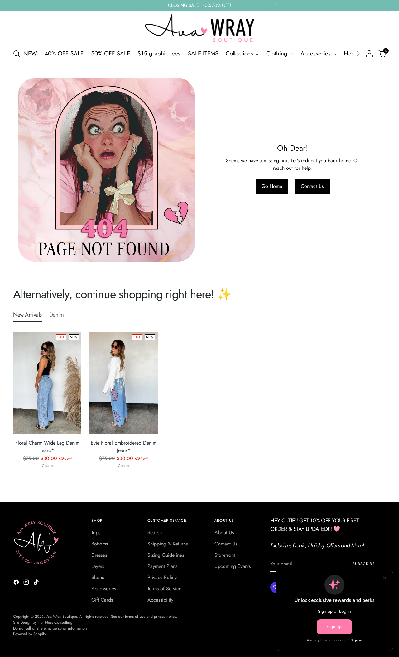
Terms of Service (164, 588)
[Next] (276, 5)
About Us (224, 532)
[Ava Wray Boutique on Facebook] (17, 583)
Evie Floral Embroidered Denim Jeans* (123, 446)
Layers (97, 566)
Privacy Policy (162, 577)
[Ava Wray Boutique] (199, 28)
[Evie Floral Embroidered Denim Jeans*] (123, 383)
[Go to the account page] (369, 53)
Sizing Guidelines (165, 555)
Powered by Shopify (29, 634)
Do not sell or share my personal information (50, 628)
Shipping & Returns (167, 543)
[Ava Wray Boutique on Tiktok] (37, 583)
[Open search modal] (16, 53)
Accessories (103, 588)
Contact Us (225, 543)
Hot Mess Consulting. (56, 622)
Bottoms (99, 543)
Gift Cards (102, 599)
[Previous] (123, 5)
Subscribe (363, 564)
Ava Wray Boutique (61, 616)
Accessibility (160, 599)
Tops (95, 532)
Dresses (99, 555)
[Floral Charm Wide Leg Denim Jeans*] (47, 383)
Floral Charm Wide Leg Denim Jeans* (47, 446)
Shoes (97, 577)
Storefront (224, 555)
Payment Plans (162, 566)
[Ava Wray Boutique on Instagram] (27, 583)
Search (154, 532)
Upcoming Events (232, 566)
